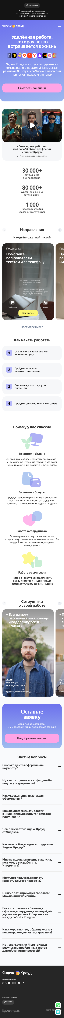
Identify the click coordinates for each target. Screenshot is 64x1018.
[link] (32, 983)
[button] (60, 230)
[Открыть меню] (59, 26)
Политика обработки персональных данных (11, 1011)
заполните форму (24, 354)
